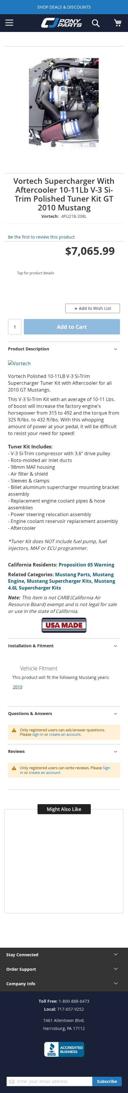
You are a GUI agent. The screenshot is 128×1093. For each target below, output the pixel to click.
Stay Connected (22, 954)
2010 (17, 687)
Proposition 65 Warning (86, 564)
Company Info (20, 983)
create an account (65, 734)
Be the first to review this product (41, 237)
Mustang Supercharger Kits (59, 581)
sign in (37, 734)
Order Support (21, 969)
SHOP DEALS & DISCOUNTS (64, 7)
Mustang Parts (72, 574)
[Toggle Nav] (9, 22)
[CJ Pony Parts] (61, 23)
